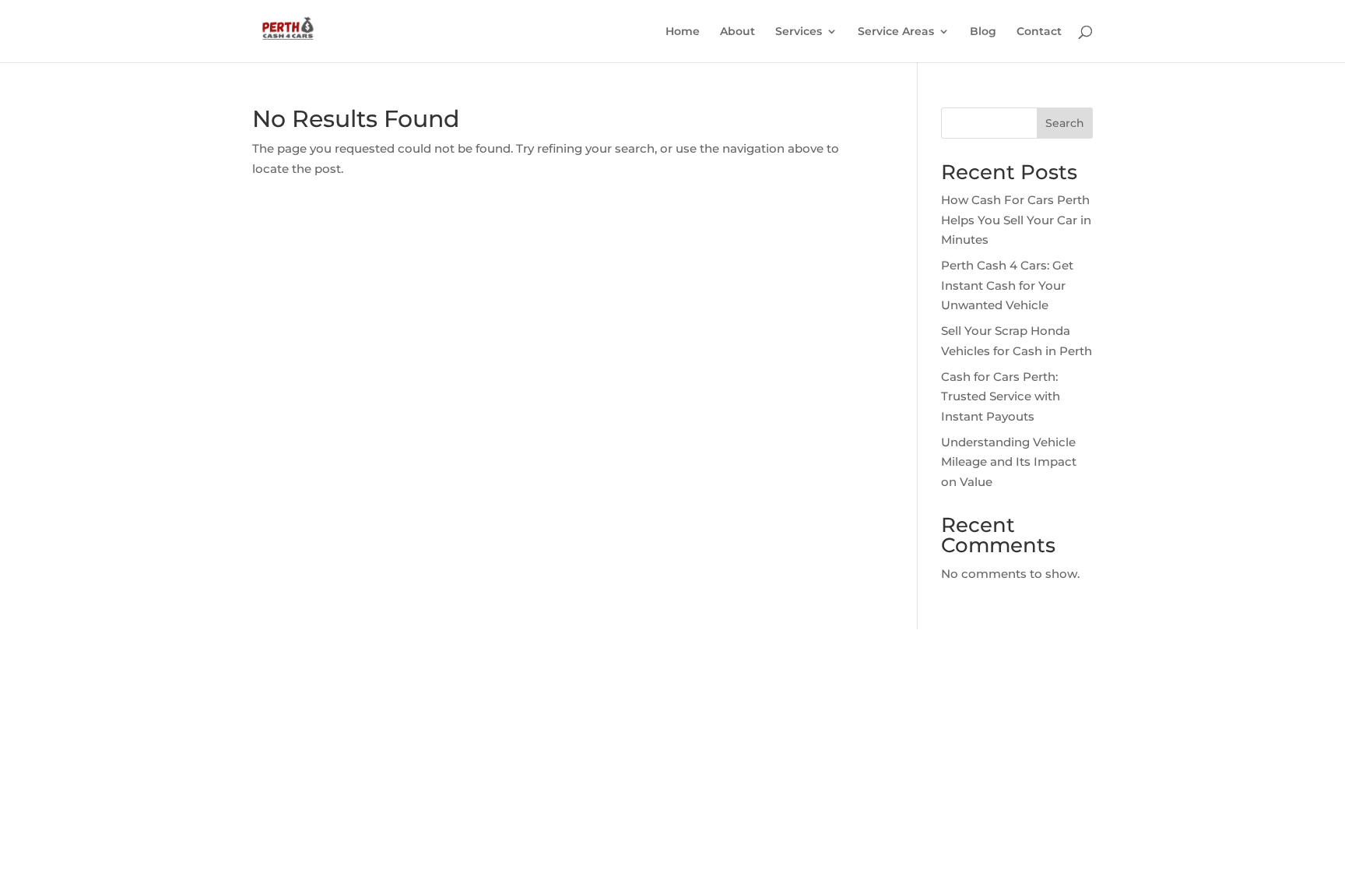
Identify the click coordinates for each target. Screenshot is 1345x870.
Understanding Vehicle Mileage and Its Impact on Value (1008, 462)
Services (798, 32)
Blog (983, 32)
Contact (1039, 32)
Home (682, 32)
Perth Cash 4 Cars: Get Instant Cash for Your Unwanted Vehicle (1007, 285)
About (737, 32)
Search (1064, 123)
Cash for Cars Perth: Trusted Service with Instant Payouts (1000, 396)
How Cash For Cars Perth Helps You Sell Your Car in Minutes (1016, 219)
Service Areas (896, 32)
